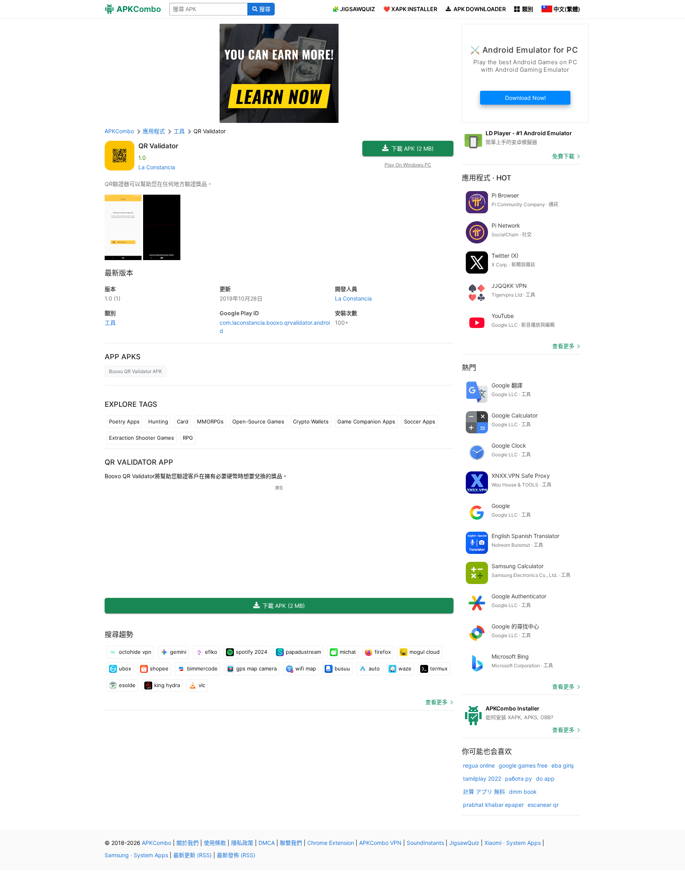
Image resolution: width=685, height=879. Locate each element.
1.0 (113, 298)
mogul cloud (424, 652)
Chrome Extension (330, 842)
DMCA (266, 842)
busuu (342, 668)
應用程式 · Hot (486, 178)
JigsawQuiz (464, 842)
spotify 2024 (251, 652)
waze (404, 668)
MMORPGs (210, 421)
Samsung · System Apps (136, 855)
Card (182, 421)
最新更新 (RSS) (192, 855)
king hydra (167, 685)
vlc (202, 685)
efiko (211, 652)
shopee (159, 668)
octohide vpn (135, 652)
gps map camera (256, 668)
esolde (127, 685)
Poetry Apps (124, 421)
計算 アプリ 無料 (484, 791)
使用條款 (215, 842)
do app (545, 778)
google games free (523, 765)
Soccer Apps (419, 421)
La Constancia (156, 167)
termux (439, 668)
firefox (383, 652)
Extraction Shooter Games (141, 438)
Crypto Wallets (311, 421)
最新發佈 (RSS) (236, 855)
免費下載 (563, 156)
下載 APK (412, 148)
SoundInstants (425, 842)
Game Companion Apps (366, 421)
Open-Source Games (258, 421)
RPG (188, 438)
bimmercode (202, 668)
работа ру (518, 778)
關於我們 (187, 842)
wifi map (305, 668)
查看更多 (436, 702)
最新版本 (119, 273)
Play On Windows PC (408, 165)
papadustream (303, 652)
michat (348, 652)
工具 (110, 322)
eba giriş (562, 765)
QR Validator (158, 146)
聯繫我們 (291, 842)
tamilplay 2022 (482, 778)
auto (374, 668)
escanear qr (543, 804)
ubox (125, 668)
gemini (178, 652)
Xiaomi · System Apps (512, 842)
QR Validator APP (139, 462)
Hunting (158, 421)
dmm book (523, 791)
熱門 (469, 368)
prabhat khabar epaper (493, 804)
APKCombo (119, 131)
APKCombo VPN (380, 842)
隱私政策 (242, 842)
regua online (479, 765)
